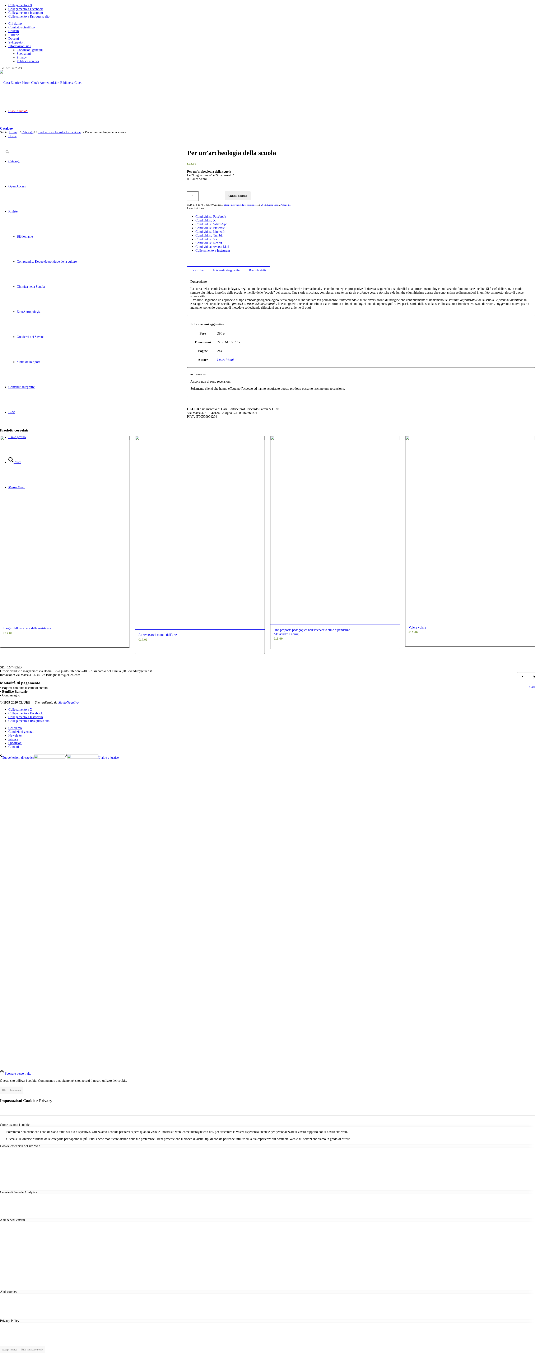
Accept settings (9, 1349)
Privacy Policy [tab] (9, 1320)
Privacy (22, 57)
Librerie (13, 35)
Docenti (13, 38)
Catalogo (6, 128)
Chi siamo (15, 23)
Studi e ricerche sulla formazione (240, 205)
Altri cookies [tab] (8, 1291)
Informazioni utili (19, 46)
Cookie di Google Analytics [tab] (18, 1192)
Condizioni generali (30, 50)
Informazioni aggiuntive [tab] (227, 270)
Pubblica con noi (28, 61)
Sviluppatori (16, 42)
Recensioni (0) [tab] (257, 270)
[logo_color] (41, 82)
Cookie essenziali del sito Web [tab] (20, 1146)
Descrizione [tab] (198, 270)
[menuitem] (271, 23)
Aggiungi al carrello (237, 195)
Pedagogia (285, 205)
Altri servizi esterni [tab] (12, 1220)
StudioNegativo (68, 702)
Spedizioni (24, 53)
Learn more (15, 1090)
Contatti (13, 31)
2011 (263, 205)
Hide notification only (32, 1349)
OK (4, 1090)
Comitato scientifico (21, 27)
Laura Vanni (273, 205)
